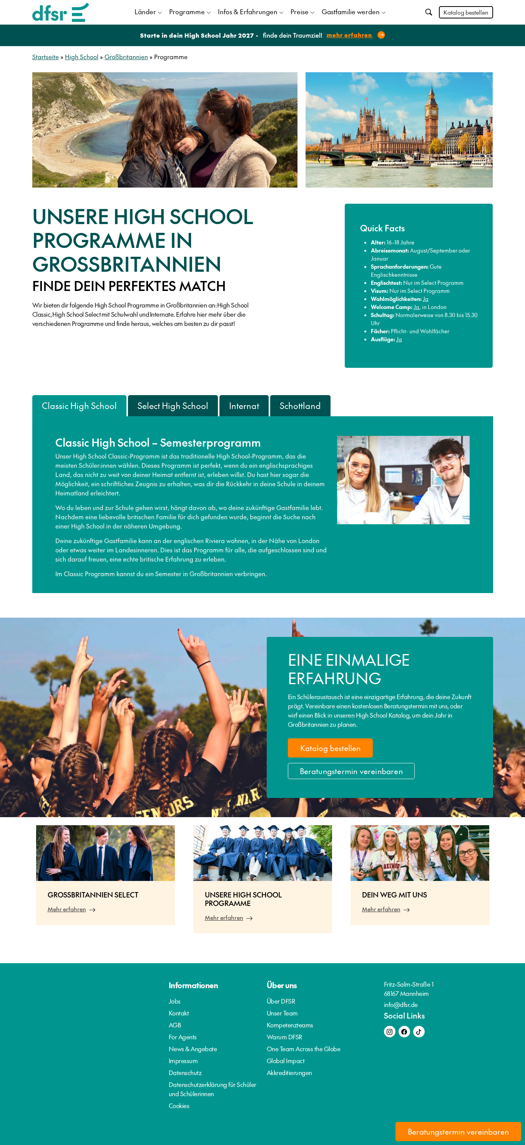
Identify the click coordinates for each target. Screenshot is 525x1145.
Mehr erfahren (67, 909)
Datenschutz (185, 1072)
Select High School (173, 405)
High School (81, 56)
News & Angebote (193, 1048)
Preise (300, 11)
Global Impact (286, 1060)
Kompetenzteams (290, 1024)
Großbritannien (126, 56)
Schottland (300, 405)
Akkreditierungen (289, 1072)
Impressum (183, 1060)
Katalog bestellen (466, 12)
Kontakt (179, 1013)
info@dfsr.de (401, 1004)
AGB (175, 1024)
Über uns (282, 985)
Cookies (179, 1105)
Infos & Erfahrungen (247, 11)
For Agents (183, 1036)
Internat (244, 405)
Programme (187, 11)
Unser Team (282, 1013)
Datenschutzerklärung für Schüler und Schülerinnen (212, 1089)
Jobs (175, 1001)
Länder (145, 11)
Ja (426, 298)
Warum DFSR (284, 1036)
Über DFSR (281, 1001)
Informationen (193, 985)
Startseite (45, 56)
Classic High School (79, 405)
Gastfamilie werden (351, 11)
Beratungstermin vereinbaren (351, 771)
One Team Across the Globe (304, 1048)
